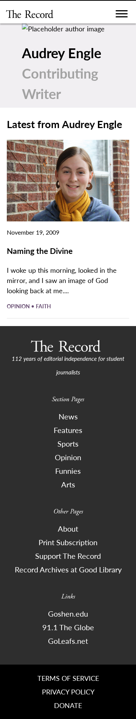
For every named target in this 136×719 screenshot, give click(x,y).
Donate (68, 705)
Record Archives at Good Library (68, 569)
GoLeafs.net (68, 641)
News (68, 416)
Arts (68, 484)
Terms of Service (68, 678)
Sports (68, 443)
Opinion (19, 306)
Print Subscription (68, 542)
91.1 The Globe (68, 627)
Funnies (68, 470)
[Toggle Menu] (122, 16)
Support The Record (68, 555)
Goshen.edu (68, 613)
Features (68, 430)
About (68, 528)
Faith (43, 306)
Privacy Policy (68, 691)
